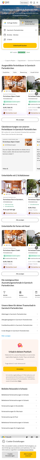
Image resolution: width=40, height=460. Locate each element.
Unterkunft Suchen (20, 45)
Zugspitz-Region (10, 60)
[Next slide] (36, 93)
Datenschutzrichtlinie (26, 450)
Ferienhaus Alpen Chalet (11, 96)
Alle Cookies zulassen (28, 455)
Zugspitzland (22, 60)
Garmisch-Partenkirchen (10, 139)
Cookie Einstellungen (10, 455)
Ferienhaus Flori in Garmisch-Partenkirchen (18, 199)
